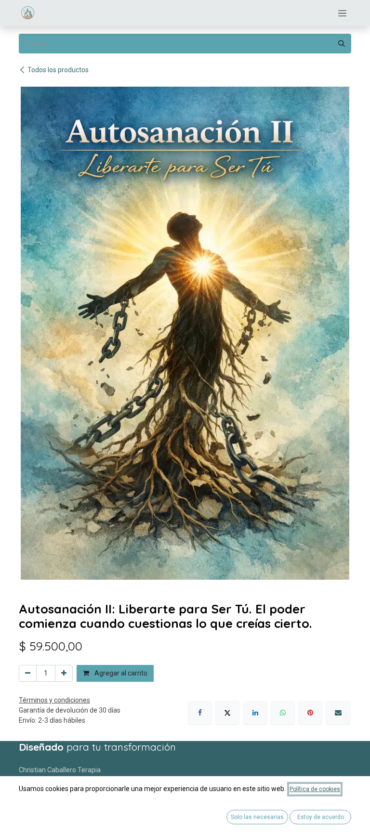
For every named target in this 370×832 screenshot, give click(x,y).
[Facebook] (199, 712)
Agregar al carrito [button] (120, 673)
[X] (227, 712)
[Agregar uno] (64, 673)
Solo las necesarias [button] (257, 817)
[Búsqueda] (341, 43)
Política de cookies (315, 789)
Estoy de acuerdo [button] (320, 817)
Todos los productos (58, 70)
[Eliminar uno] (28, 673)
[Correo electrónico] (338, 712)
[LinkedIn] (255, 712)
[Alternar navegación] (342, 13)
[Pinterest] (310, 712)
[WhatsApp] (282, 712)
